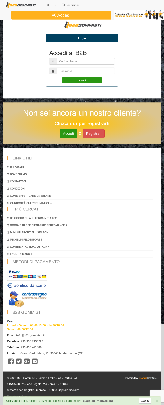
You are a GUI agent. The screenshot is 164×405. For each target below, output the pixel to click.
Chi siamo (16, 167)
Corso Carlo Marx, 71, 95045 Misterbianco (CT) (52, 353)
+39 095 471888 (31, 347)
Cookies (12, 396)
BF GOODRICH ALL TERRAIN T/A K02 (33, 218)
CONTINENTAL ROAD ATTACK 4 (29, 246)
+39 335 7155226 (32, 341)
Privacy (26, 396)
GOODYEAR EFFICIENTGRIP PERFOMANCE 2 (38, 225)
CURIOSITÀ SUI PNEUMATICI (29, 203)
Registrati (93, 134)
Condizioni (72, 5)
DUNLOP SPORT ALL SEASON (28, 232)
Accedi (63, 15)
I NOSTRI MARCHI (20, 254)
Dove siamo (18, 174)
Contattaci (17, 181)
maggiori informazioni (98, 400)
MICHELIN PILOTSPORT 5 (25, 239)
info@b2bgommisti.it (30, 335)
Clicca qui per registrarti (82, 123)
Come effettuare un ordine (30, 195)
